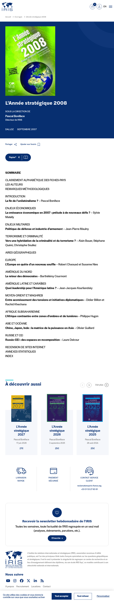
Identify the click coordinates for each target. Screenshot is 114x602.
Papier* (14, 157)
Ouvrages (18, 17)
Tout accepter (61, 596)
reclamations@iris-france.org (89, 486)
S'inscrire (56, 538)
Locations (36, 586)
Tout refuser (83, 596)
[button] (89, 385)
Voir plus (99, 385)
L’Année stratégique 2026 (57, 430)
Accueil (8, 17)
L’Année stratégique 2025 (92, 430)
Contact (47, 586)
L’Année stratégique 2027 (21, 430)
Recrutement (22, 586)
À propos (9, 586)
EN (104, 6)
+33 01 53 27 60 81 (89, 489)
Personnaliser (103, 596)
